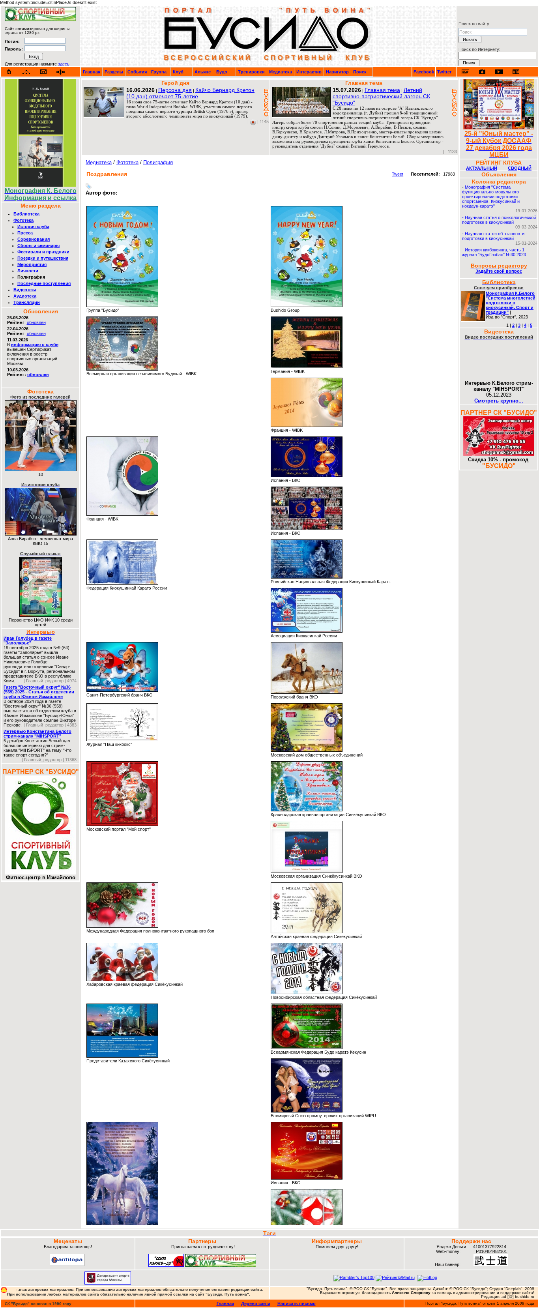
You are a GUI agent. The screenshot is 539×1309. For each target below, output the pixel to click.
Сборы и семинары (38, 245)
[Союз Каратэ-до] (166, 1265)
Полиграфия (158, 162)
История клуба (33, 226)
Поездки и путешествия (42, 258)
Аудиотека (24, 296)
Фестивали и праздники (43, 251)
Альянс (203, 71)
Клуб (178, 71)
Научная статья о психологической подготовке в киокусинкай (499, 220)
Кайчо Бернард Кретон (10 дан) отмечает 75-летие (190, 93)
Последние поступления (44, 283)
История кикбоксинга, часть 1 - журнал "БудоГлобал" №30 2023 (494, 252)
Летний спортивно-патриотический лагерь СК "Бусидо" (381, 96)
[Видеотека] (499, 72)
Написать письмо (296, 1303)
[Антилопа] (67, 1264)
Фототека (23, 220)
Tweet (397, 174)
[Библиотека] (516, 72)
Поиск (360, 71)
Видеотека (24, 289)
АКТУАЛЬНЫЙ (481, 168)
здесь (63, 64)
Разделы (114, 71)
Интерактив (309, 71)
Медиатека (280, 71)
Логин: (12, 41)
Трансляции (26, 302)
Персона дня (175, 90)
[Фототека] (482, 72)
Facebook (424, 71)
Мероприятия (32, 264)
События (137, 71)
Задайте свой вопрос (498, 271)
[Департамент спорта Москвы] (107, 1283)
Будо (221, 71)
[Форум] (61, 72)
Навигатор (337, 71)
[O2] (40, 19)
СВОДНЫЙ (520, 168)
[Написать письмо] (43, 72)
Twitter (444, 71)
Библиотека (26, 214)
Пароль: (14, 49)
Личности (27, 270)
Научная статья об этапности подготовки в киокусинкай (493, 236)
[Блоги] (465, 72)
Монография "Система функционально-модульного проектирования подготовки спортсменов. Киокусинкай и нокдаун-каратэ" (491, 196)
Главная (91, 71)
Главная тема (382, 90)
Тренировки (251, 71)
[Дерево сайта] (26, 72)
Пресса (25, 232)
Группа (159, 71)
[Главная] (9, 72)
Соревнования (33, 239)
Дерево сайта (255, 1303)
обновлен (36, 322)
